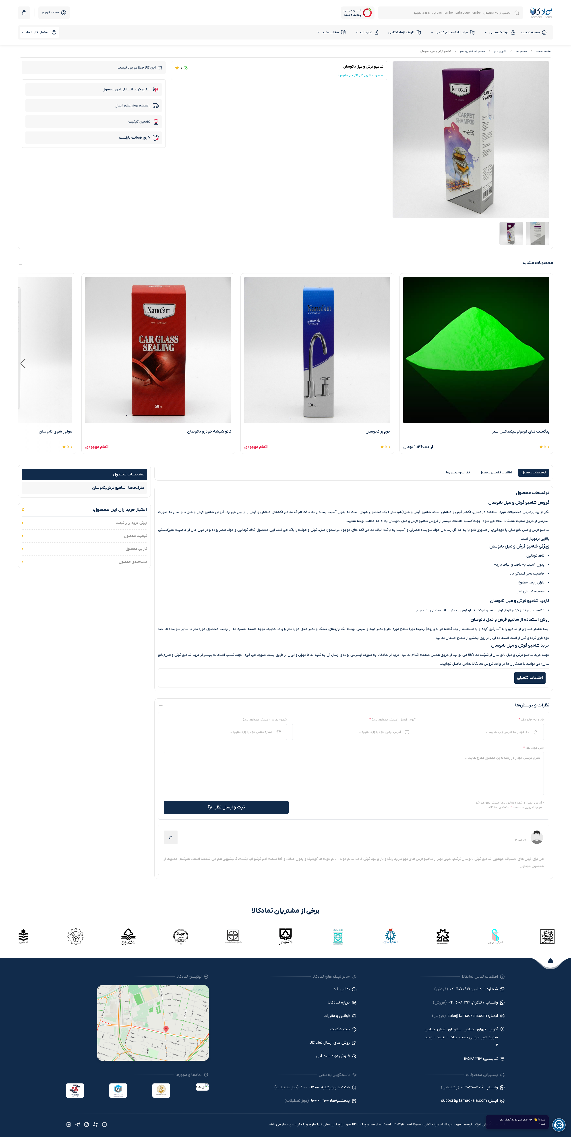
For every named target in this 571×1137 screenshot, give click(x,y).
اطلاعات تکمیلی (496, 473)
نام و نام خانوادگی (531, 720)
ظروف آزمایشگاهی (401, 32)
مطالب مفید (330, 32)
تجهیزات (366, 32)
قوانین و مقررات (337, 1015)
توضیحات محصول (533, 473)
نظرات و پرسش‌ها (458, 473)
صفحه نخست (530, 32)
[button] (23, 364)
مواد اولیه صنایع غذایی (452, 32)
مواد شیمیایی (499, 32)
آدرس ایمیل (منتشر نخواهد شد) (392, 720)
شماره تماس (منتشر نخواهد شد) (265, 720)
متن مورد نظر (533, 748)
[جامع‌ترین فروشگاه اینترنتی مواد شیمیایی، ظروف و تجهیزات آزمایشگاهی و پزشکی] (541, 12)
